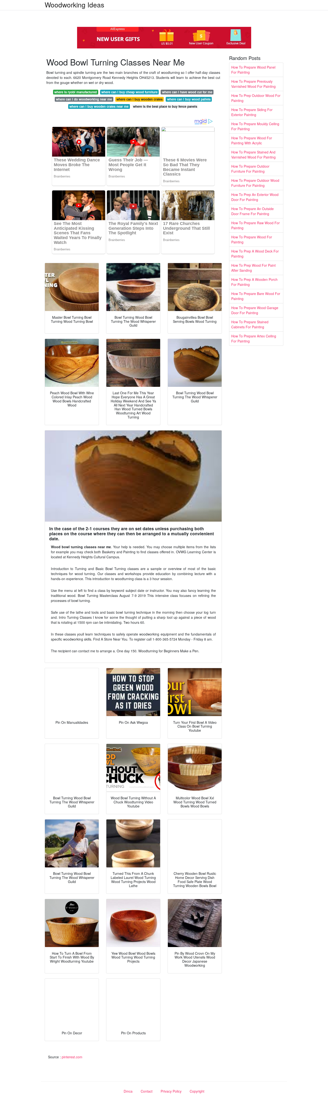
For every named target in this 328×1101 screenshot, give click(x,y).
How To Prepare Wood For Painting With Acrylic (251, 140)
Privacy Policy (171, 1091)
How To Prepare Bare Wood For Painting (255, 296)
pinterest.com (72, 1056)
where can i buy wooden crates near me (98, 106)
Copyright (197, 1091)
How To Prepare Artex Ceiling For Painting (253, 338)
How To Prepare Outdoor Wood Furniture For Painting (255, 183)
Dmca (128, 1091)
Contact (146, 1091)
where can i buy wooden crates (139, 99)
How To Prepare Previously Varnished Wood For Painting (253, 84)
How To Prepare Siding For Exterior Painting (252, 112)
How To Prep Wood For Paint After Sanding (253, 268)
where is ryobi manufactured (75, 92)
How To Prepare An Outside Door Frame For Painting (252, 211)
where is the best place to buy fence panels (165, 106)
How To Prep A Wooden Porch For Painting (254, 282)
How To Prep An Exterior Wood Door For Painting (255, 197)
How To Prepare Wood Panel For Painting (253, 70)
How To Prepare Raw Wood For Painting (255, 225)
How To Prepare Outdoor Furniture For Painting (250, 169)
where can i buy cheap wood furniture (129, 92)
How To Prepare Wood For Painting (251, 239)
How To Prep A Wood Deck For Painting (255, 254)
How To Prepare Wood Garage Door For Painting (254, 310)
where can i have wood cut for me (187, 92)
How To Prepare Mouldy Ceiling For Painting (255, 126)
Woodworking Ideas (74, 4)
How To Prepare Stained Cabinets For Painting (249, 324)
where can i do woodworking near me (84, 99)
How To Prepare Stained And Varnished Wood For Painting (253, 154)
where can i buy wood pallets (189, 99)
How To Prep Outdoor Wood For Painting (255, 98)
